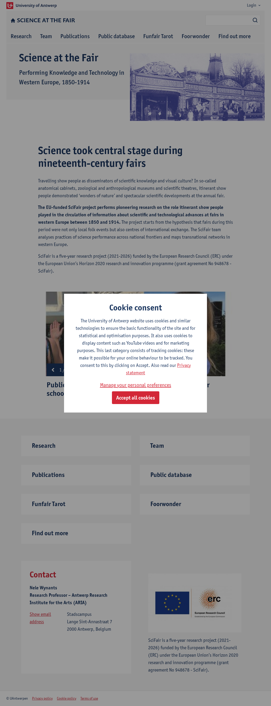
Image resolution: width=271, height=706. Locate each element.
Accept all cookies (135, 397)
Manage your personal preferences (135, 385)
